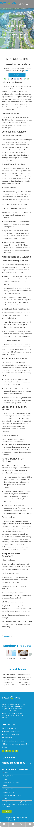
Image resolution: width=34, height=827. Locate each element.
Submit (7, 811)
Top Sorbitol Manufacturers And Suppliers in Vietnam (24, 685)
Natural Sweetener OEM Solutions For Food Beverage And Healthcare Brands (9, 677)
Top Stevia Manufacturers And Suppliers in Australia (24, 682)
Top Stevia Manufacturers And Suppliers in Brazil (9, 680)
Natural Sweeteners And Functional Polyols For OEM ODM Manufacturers (9, 675)
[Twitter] (9, 751)
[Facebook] (3, 751)
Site (26, 71)
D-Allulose (6, 637)
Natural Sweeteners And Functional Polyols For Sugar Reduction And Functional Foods (24, 677)
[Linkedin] (6, 751)
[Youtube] (13, 751)
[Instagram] (16, 751)
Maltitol (23, 658)
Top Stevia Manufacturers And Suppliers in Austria (9, 682)
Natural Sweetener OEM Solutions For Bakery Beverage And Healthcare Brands (24, 675)
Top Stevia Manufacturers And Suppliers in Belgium (24, 680)
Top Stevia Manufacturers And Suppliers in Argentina (9, 685)
